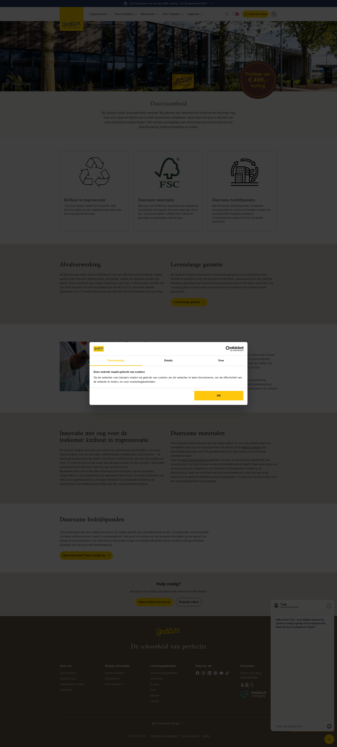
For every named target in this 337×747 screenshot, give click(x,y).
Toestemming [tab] (115, 360)
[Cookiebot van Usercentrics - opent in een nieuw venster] (228, 348)
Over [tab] (221, 360)
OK (219, 395)
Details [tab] (168, 360)
